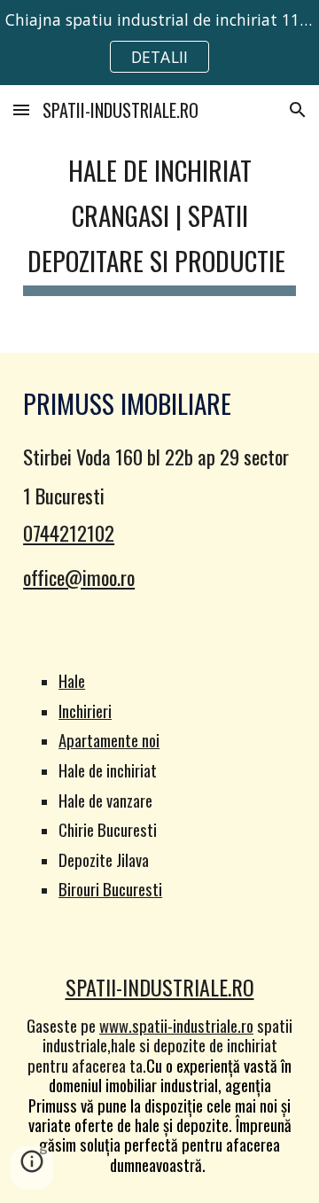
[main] (159, 219)
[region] (159, 42)
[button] (21, 109)
